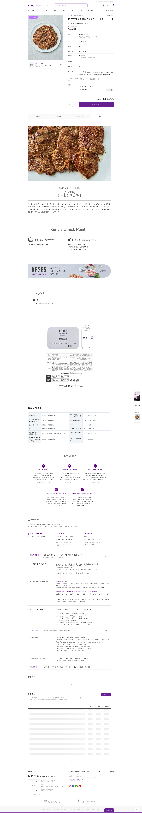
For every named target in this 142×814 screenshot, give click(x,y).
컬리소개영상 (77, 771)
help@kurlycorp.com (37, 794)
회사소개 (71, 771)
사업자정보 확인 (98, 775)
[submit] (85, 5)
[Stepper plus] (111, 90)
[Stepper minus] (107, 90)
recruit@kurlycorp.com (78, 779)
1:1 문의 (59, 699)
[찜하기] (60, 65)
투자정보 (83, 771)
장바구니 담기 (96, 104)
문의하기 (106, 694)
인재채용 (88, 771)
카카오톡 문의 (33, 781)
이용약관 (93, 771)
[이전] (67, 685)
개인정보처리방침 (100, 771)
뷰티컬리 (46, 5)
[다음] (71, 685)
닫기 (106, 556)
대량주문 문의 (33, 790)
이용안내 (107, 771)
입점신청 (112, 771)
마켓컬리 (38, 5)
